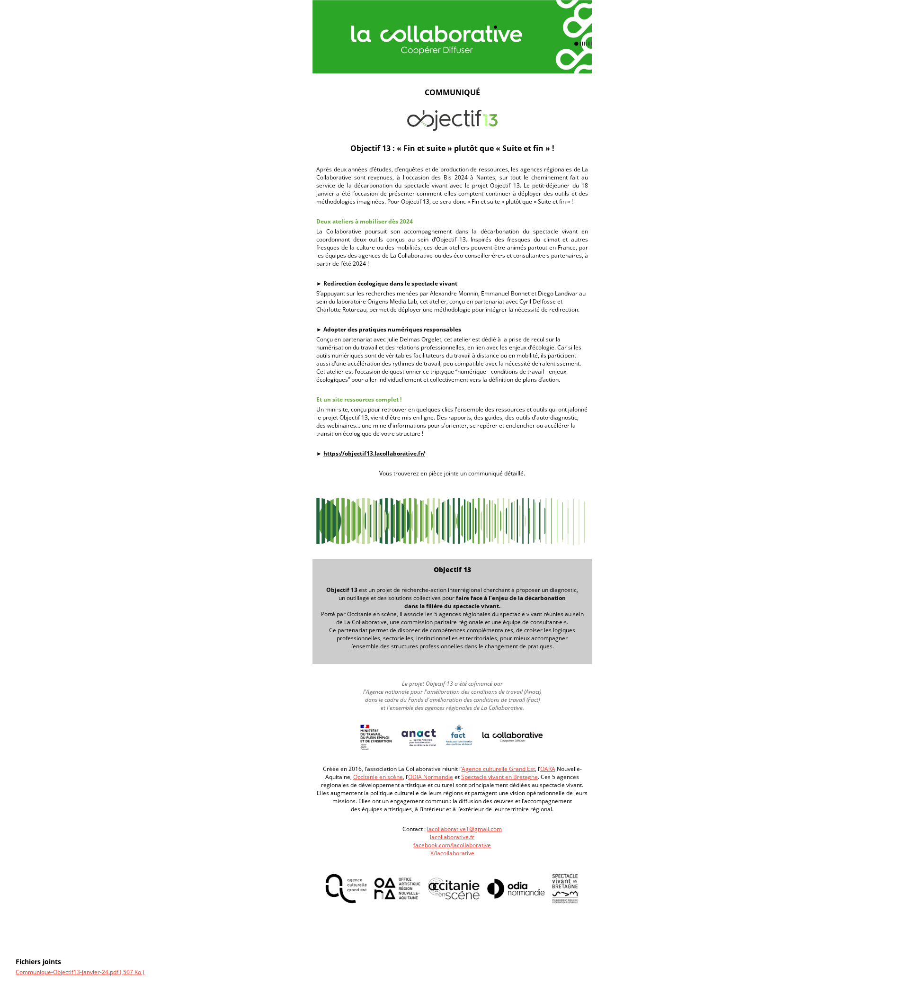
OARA (547, 769)
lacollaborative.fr (452, 837)
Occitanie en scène (378, 777)
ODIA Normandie (430, 777)
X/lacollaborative (452, 853)
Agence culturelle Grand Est (498, 769)
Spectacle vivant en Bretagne (499, 777)
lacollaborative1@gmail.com (464, 829)
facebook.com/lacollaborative (452, 845)
